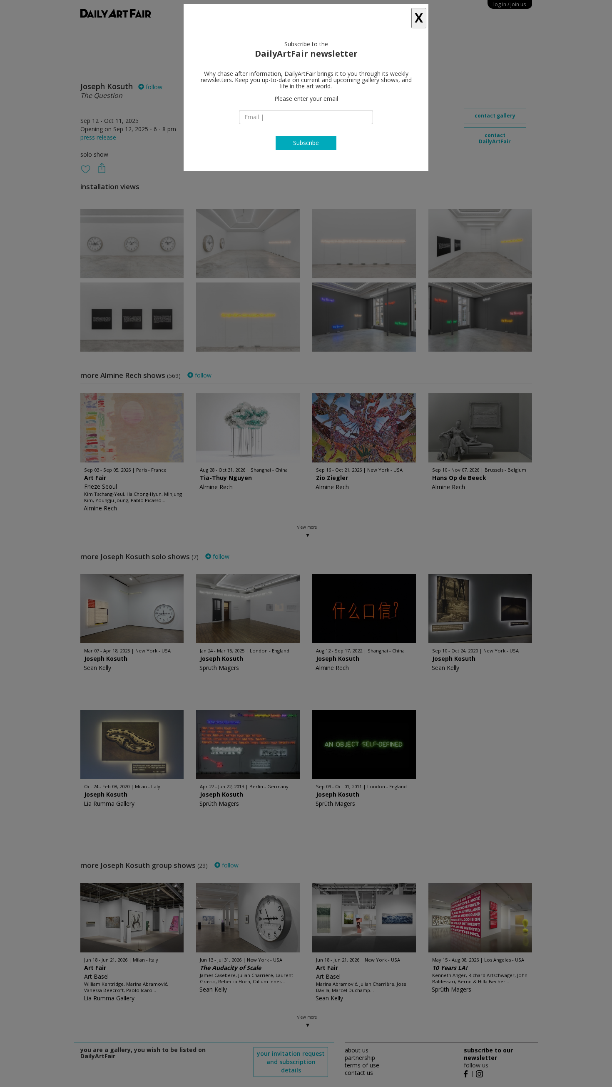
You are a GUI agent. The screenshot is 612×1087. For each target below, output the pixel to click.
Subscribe (306, 143)
